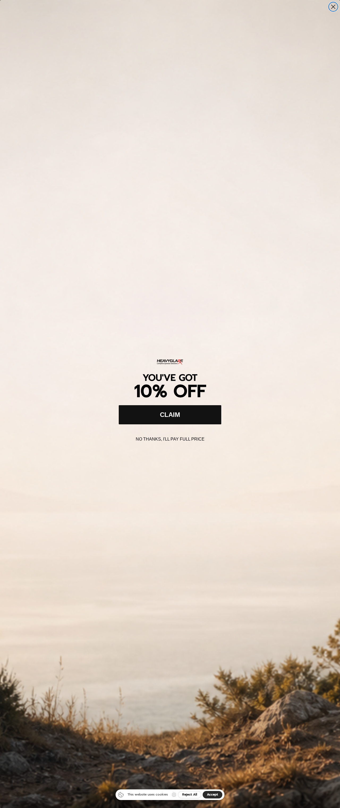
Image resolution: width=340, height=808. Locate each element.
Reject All (189, 794)
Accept (212, 794)
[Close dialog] (333, 6)
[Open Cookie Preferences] (174, 795)
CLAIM (170, 414)
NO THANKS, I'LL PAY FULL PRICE (170, 439)
